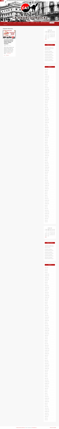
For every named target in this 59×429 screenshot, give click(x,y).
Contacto (5, 24)
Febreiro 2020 (47, 147)
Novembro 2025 (47, 77)
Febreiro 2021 (47, 127)
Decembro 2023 (47, 97)
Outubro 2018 (47, 366)
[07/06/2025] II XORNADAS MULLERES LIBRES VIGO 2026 (49, 52)
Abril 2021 (46, 124)
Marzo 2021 (46, 125)
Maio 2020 (46, 142)
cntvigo (5, 45)
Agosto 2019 (46, 157)
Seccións (19, 22)
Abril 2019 (46, 160)
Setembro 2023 (47, 99)
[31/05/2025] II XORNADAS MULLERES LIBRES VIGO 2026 (49, 57)
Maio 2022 (46, 112)
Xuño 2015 (46, 419)
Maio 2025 (46, 84)
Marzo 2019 (46, 162)
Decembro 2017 (47, 183)
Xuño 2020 (46, 140)
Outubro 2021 (47, 120)
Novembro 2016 (47, 200)
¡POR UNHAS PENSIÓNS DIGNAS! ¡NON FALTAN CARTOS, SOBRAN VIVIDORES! (8, 42)
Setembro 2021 (47, 122)
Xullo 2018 (46, 173)
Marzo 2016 (46, 208)
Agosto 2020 (46, 137)
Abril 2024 (46, 92)
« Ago (46, 39)
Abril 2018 (46, 178)
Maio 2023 (46, 104)
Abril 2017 (46, 195)
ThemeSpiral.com (34, 427)
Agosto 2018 (46, 172)
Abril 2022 (46, 114)
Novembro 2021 (47, 119)
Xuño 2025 (46, 82)
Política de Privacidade (53, 427)
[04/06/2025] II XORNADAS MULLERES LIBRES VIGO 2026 (49, 55)
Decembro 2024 (47, 89)
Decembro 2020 (47, 130)
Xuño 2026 (46, 71)
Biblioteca (37, 22)
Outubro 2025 (47, 79)
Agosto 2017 (46, 190)
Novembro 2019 (47, 152)
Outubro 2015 (47, 215)
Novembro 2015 (47, 213)
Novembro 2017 (47, 185)
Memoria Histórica (26, 22)
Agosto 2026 (46, 69)
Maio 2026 (46, 72)
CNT (4, 55)
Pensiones (7, 55)
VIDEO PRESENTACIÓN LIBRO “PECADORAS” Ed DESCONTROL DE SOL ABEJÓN (39, 0)
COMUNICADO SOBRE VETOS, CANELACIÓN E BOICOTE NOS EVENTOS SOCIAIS (49, 48)
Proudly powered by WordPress (20, 427)
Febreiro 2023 (47, 109)
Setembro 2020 (47, 135)
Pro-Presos (32, 22)
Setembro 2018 (47, 170)
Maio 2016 (46, 205)
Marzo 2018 (46, 180)
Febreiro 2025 (47, 87)
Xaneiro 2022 (46, 117)
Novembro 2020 (47, 132)
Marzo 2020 (46, 145)
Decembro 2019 (47, 150)
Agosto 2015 (46, 218)
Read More (9, 53)
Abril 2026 (46, 74)
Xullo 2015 (46, 220)
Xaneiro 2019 (46, 165)
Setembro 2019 (47, 155)
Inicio (4, 22)
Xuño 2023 (46, 102)
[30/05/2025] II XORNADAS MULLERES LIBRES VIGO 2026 (49, 60)
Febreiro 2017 (47, 198)
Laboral (14, 22)
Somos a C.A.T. (9, 22)
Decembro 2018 (47, 167)
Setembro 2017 (47, 188)
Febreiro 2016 (47, 210)
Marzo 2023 (46, 107)
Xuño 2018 (46, 175)
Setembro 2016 (47, 203)
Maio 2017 (46, 193)
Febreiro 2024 (47, 94)
